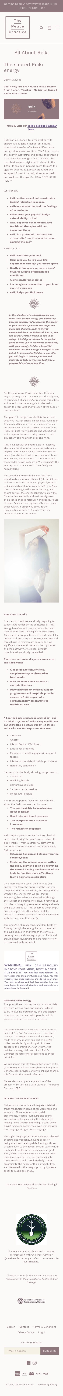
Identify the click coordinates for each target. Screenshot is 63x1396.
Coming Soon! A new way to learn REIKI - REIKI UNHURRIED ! (31, 6)
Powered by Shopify (47, 1384)
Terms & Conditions (44, 1326)
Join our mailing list (31, 1342)
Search (11, 1326)
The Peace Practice (24, 1384)
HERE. (17, 1088)
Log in (42, 1332)
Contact (24, 1326)
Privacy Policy (26, 1332)
